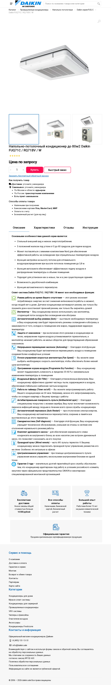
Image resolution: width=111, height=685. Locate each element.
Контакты (13, 578)
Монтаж (12, 570)
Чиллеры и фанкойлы (19, 615)
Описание (19, 227)
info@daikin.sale (20, 645)
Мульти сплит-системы (19, 600)
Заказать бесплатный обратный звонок (29, 176)
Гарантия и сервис (17, 567)
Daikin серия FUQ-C (85, 10)
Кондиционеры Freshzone (21, 626)
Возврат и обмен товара (20, 574)
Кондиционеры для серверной (23, 603)
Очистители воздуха (18, 619)
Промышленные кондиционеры (34, 10)
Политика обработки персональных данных (29, 661)
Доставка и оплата (18, 563)
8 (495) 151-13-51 (21, 640)
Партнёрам (14, 582)
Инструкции (90, 227)
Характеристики (44, 227)
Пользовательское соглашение (23, 665)
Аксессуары (14, 622)
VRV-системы (15, 611)
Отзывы (68, 227)
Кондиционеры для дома (21, 596)
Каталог (12, 10)
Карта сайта (14, 586)
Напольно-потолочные (62, 10)
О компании (14, 559)
